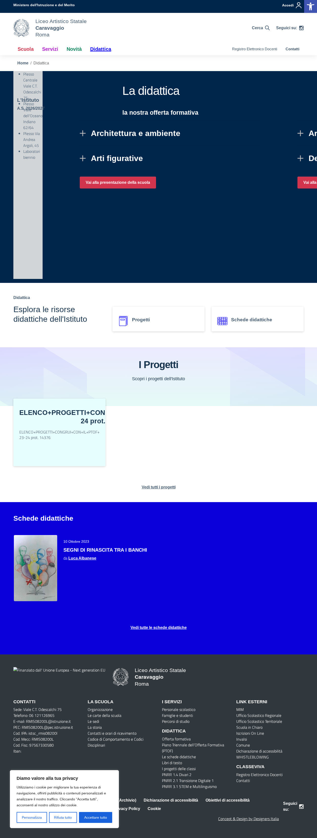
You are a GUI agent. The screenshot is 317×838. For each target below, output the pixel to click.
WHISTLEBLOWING (252, 757)
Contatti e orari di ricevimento (112, 733)
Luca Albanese (82, 558)
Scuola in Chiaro (249, 727)
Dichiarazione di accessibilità (259, 751)
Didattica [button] (100, 49)
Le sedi (93, 721)
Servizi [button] (50, 49)
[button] (310, 6)
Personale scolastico (178, 709)
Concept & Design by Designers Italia (248, 819)
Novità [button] (74, 49)
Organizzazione (100, 709)
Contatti (292, 49)
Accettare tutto (95, 817)
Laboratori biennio (31, 154)
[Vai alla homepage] (21, 28)
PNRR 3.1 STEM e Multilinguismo (189, 786)
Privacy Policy (126, 809)
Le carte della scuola (104, 715)
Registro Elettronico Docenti (254, 49)
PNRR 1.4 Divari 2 (176, 775)
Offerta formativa (176, 739)
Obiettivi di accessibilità (228, 800)
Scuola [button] (26, 49)
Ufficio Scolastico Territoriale (259, 721)
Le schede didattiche (179, 757)
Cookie (154, 809)
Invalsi (241, 739)
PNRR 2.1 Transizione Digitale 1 (188, 781)
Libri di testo (172, 763)
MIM (240, 709)
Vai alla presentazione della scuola (118, 182)
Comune (243, 745)
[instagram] (301, 28)
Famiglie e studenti (177, 715)
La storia (95, 727)
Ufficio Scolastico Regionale (258, 715)
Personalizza (32, 817)
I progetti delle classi (179, 769)
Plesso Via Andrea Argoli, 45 (31, 139)
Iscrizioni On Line (250, 733)
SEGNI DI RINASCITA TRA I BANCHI (105, 550)
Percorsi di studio (175, 721)
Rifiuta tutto (63, 817)
